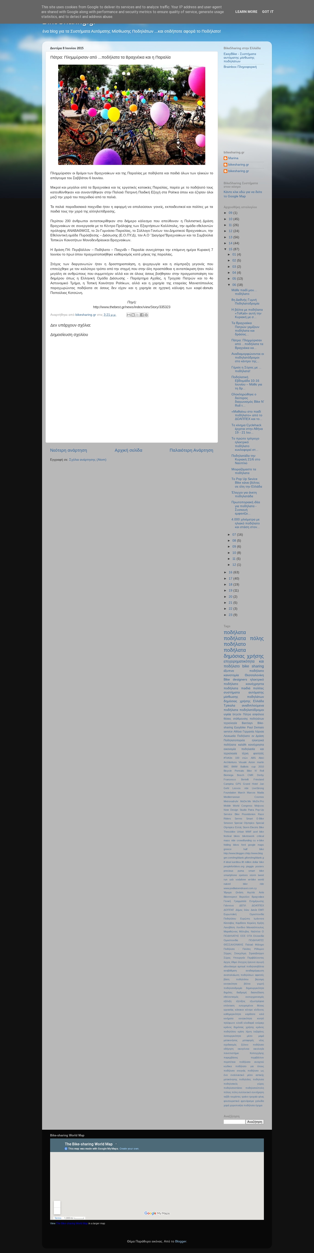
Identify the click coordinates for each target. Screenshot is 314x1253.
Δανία (254, 909)
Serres (238, 818)
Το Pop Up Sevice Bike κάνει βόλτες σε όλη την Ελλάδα (246, 482)
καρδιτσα (250, 1014)
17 (231, 578)
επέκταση (229, 1005)
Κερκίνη (251, 923)
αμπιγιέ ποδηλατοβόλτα (250, 966)
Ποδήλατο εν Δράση (250, 736)
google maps (256, 844)
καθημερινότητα (232, 1014)
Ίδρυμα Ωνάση (233, 892)
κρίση (241, 1031)
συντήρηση (257, 1092)
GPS (238, 783)
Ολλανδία (258, 935)
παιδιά (245, 688)
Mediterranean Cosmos (244, 797)
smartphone (230, 875)
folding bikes (231, 844)
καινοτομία (231, 675)
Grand (246, 783)
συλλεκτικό (244, 1092)
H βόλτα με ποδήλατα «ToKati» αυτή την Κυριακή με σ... (247, 313)
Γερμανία (248, 731)
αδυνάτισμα (230, 966)
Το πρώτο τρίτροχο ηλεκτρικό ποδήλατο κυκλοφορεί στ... (245, 444)
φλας (261, 1096)
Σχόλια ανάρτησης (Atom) (87, 459)
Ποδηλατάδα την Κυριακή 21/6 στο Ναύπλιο (245, 459)
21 (231, 602)
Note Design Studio (235, 809)
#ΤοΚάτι (228, 757)
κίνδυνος (259, 1009)
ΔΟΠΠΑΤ (229, 909)
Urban (240, 831)
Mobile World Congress (238, 805)
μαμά (261, 1036)
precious (228, 870)
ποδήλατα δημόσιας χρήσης (244, 653)
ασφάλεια (258, 714)
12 (231, 231)
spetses (243, 875)
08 (234, 540)
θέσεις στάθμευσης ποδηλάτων (244, 718)
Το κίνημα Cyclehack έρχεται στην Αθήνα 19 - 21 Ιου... (247, 428)
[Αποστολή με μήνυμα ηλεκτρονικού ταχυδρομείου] (128, 315)
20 (231, 596)
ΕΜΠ (261, 909)
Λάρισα (259, 731)
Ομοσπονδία (231, 940)
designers (240, 679)
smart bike (256, 870)
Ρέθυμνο (259, 949)
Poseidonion (248, 814)
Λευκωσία (230, 736)
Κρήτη (260, 923)
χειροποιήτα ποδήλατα (242, 1105)
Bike (227, 679)
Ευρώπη (245, 918)
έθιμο (234, 962)
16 (231, 572)
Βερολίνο (244, 896)
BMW (234, 766)
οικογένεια (243, 1048)
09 (231, 213)
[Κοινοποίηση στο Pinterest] (146, 315)
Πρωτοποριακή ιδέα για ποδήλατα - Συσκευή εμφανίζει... (245, 507)
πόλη (235, 1092)
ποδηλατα (258, 1079)
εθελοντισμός (231, 996)
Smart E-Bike (255, 818)
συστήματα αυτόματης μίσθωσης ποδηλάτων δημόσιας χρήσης (244, 697)
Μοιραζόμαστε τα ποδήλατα (243, 471)
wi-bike (252, 879)
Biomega (228, 775)
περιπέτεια (229, 1061)
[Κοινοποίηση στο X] (137, 315)
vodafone (241, 879)
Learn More (246, 12)
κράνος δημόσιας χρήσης (239, 1027)
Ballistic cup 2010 (252, 766)
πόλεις (227, 1092)
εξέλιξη (227, 1001)
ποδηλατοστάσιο (233, 1087)
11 (231, 225)
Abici (261, 757)
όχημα (258, 1105)
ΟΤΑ (249, 935)
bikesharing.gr (238, 164)
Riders (227, 818)
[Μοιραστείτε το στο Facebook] (142, 315)
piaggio (250, 866)
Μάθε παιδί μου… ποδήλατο (244, 292)
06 (234, 285)
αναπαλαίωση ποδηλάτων (239, 975)
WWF (248, 831)
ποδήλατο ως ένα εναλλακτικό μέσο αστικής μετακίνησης (244, 1075)
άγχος (227, 962)
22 (231, 608)
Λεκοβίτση (229, 927)
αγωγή (260, 962)
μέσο (249, 1036)
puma (241, 870)
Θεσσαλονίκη (254, 675)
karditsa (236, 862)
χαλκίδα (259, 1101)
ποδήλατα (235, 632)
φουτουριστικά (231, 1101)
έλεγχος (242, 962)
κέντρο (249, 1009)
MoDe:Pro (258, 801)
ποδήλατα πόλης (244, 638)
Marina (233, 158)
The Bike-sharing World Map (72, 1223)
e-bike (260, 840)
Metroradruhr (231, 801)
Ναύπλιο (255, 931)
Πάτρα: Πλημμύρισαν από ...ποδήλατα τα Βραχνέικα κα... (247, 344)
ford (243, 844)
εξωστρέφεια (257, 1001)
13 (231, 237)
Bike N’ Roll (255, 770)
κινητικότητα (245, 1018)
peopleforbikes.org (234, 866)
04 (234, 272)
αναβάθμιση (230, 970)
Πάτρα (247, 714)
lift (243, 862)
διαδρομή (242, 992)
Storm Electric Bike (253, 827)
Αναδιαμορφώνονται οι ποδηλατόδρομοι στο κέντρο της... (247, 357)
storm (253, 875)
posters (259, 866)
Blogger (180, 1241)
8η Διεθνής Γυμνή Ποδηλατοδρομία (245, 301)
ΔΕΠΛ (242, 905)
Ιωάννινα (259, 918)
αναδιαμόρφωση (255, 970)
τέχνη (245, 753)
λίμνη (249, 1031)
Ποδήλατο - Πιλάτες (237, 949)
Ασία (261, 892)
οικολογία (258, 1048)
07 (234, 534)
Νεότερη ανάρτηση (68, 450)
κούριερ (259, 1022)
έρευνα (251, 962)
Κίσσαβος (229, 923)
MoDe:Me (245, 801)
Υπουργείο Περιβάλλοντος (248, 957)
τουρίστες (235, 1096)
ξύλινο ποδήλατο (252, 1044)
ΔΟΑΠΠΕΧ (258, 905)
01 (234, 254)
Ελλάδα (258, 701)
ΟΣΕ (242, 935)
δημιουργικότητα (255, 988)
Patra (251, 809)
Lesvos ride (240, 788)
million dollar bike (254, 862)
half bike (253, 849)
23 (231, 615)
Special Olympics (244, 823)
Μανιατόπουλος (255, 927)
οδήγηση (229, 1048)
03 (234, 266)
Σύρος (227, 957)
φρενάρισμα (247, 1101)
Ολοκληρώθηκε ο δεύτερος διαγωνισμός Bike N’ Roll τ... (247, 400)
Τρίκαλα (229, 705)
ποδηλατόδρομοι (252, 710)
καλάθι (242, 744)
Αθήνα (238, 731)
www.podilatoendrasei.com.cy (240, 888)
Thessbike (229, 831)
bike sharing (253, 666)
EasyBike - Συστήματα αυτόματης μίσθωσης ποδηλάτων (240, 57)
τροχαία (253, 1096)
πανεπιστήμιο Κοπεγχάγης (244, 1053)
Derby (260, 775)
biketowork (248, 836)
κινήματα (228, 1018)
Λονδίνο (240, 927)
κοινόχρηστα (256, 744)
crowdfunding (244, 840)
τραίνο (245, 1096)
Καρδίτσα (241, 923)
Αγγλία (251, 892)
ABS (253, 757)
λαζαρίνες (258, 1031)
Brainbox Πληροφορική (240, 67)
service (228, 731)
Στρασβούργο (256, 953)
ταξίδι (226, 1096)
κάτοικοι (239, 1009)
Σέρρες (227, 953)
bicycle (237, 714)
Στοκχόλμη (240, 953)
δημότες (228, 992)
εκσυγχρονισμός (254, 996)
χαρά (226, 1105)
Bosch (240, 775)
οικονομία (230, 749)
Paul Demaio (255, 727)
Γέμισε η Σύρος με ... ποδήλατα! (246, 369)
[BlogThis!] (133, 315)
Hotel (255, 783)
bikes (237, 836)
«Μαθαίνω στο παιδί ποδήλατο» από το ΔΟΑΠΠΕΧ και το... (246, 415)
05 (234, 278)
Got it (268, 12)
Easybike (240, 727)
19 (231, 590)
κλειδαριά (249, 1022)
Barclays (247, 723)
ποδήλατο (235, 644)
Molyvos (259, 805)
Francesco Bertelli (236, 779)
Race (261, 814)
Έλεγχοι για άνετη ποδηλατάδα (244, 494)
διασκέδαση (257, 992)
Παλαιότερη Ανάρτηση (191, 450)
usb (231, 879)
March (241, 792)
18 (231, 584)
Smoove (228, 823)
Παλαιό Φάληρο (254, 944)
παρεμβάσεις (231, 1057)
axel (255, 831)
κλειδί (239, 1022)
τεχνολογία (230, 723)
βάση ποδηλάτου (236, 979)
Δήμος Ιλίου (242, 909)
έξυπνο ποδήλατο (244, 670)
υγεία (227, 714)
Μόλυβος (244, 931)
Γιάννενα (229, 905)
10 (231, 219)
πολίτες (258, 688)
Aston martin (256, 762)
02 (234, 260)
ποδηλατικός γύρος (244, 1083)
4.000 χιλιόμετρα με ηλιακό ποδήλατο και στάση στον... (245, 523)
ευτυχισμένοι (246, 1005)
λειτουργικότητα (232, 1036)
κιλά (261, 1014)
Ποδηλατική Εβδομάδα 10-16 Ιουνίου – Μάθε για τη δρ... (246, 382)
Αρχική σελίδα (128, 450)
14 (231, 243)
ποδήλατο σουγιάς (234, 1070)
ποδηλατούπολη (254, 1087)
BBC (226, 766)
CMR (250, 775)
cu (254, 840)
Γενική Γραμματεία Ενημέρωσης (244, 901)
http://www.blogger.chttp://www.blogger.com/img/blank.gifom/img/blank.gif (244, 857)
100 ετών (241, 757)
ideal (228, 862)
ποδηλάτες (245, 1079)
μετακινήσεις (230, 1040)
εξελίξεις (240, 1001)
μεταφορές (248, 1040)
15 (231, 249)
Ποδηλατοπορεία (234, 740)
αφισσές (259, 975)
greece (227, 849)
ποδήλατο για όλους (249, 1066)
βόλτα (247, 983)
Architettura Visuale (235, 762)
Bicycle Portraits (234, 770)
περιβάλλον (257, 1057)
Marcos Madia (255, 792)
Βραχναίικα (258, 896)
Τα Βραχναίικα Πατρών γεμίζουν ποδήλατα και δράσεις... (245, 328)
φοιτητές (258, 753)
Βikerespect (230, 896)
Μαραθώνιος (231, 931)
